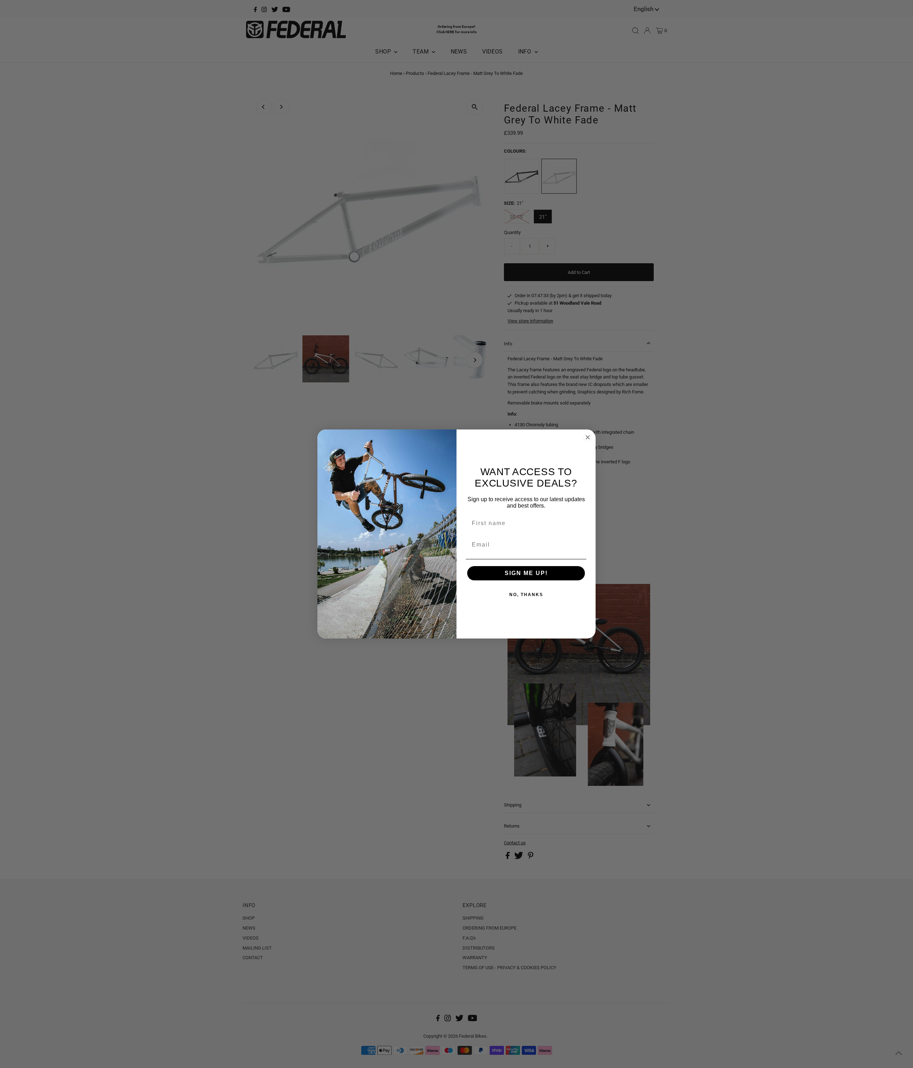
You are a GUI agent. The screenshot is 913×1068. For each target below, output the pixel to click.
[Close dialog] (587, 437)
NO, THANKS (526, 594)
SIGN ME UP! (526, 573)
